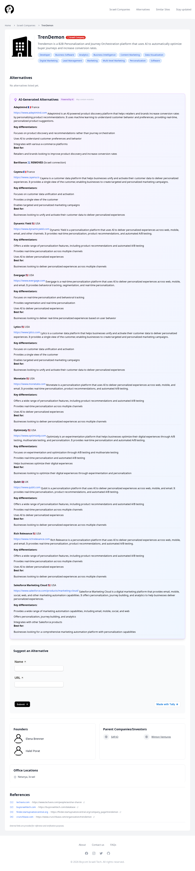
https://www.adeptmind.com (30, 112)
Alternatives (143, 9)
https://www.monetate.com (30, 384)
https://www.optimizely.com (30, 435)
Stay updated (183, 9)
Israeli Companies (120, 9)
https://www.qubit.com (27, 487)
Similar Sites (163, 9)
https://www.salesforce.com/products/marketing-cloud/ (46, 590)
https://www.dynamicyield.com (31, 229)
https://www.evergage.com (29, 280)
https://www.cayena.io (26, 177)
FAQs (113, 844)
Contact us (98, 844)
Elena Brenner (35, 739)
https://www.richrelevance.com (32, 539)
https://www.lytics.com (27, 332)
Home (8, 25)
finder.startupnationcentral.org (32, 811)
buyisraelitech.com (26, 807)
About (82, 844)
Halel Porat (33, 751)
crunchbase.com (25, 816)
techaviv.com (23, 802)
